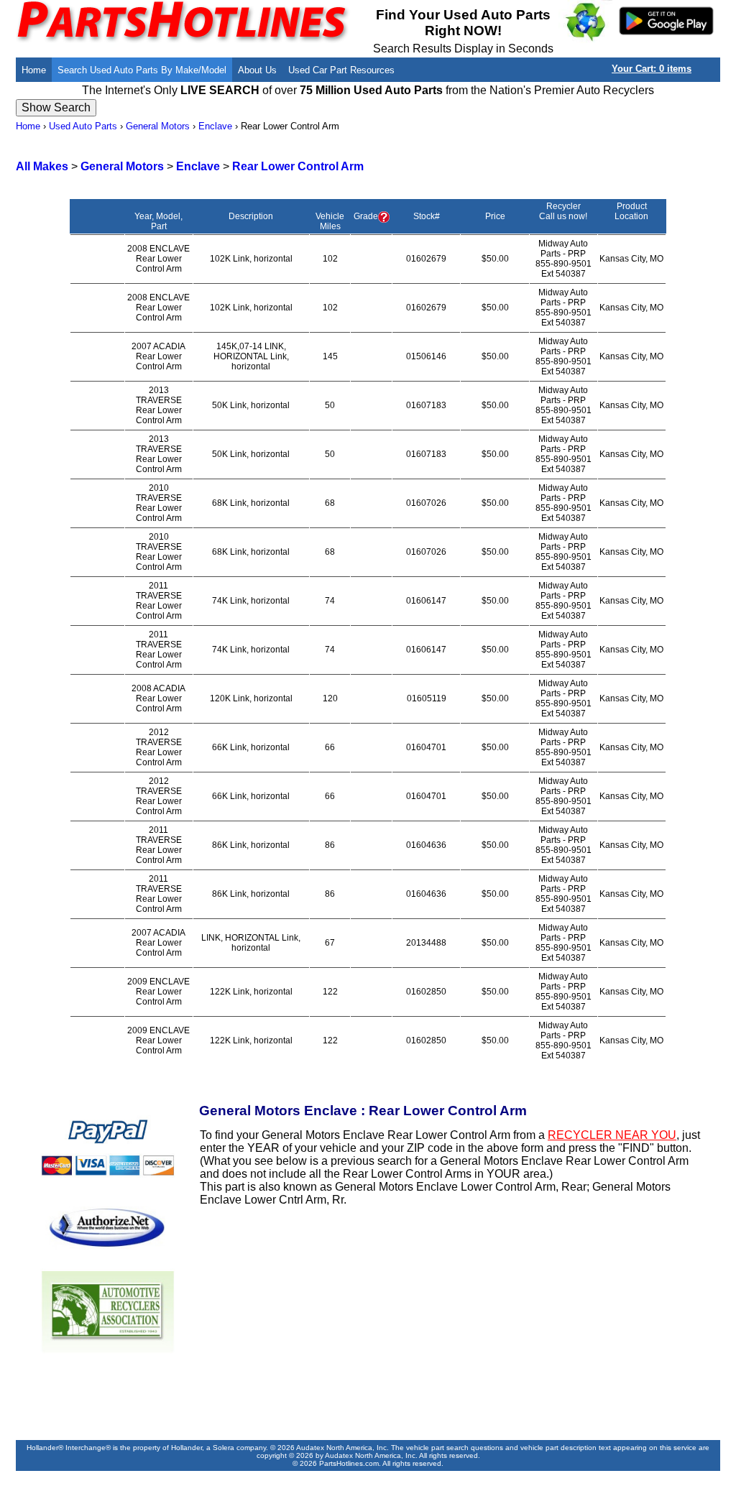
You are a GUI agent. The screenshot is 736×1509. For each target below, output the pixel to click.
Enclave (215, 126)
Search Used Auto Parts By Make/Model (142, 70)
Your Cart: (651, 68)
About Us (257, 70)
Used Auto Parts (83, 126)
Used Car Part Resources (341, 70)
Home (34, 70)
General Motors (158, 126)
